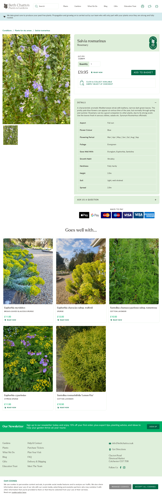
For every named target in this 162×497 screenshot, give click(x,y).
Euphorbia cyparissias (15, 395)
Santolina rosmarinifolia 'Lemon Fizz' (75, 395)
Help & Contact (35, 443)
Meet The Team (35, 466)
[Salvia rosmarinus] (36, 79)
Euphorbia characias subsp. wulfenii (75, 308)
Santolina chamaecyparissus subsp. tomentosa (133, 308)
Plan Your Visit (34, 452)
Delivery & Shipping (37, 462)
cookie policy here (19, 492)
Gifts (116, 6)
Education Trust (130, 6)
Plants (65, 6)
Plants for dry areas (23, 31)
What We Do (92, 6)
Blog (105, 6)
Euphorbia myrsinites (14, 308)
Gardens (78, 6)
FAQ (30, 457)
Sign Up (153, 427)
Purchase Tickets (36, 448)
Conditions (7, 31)
